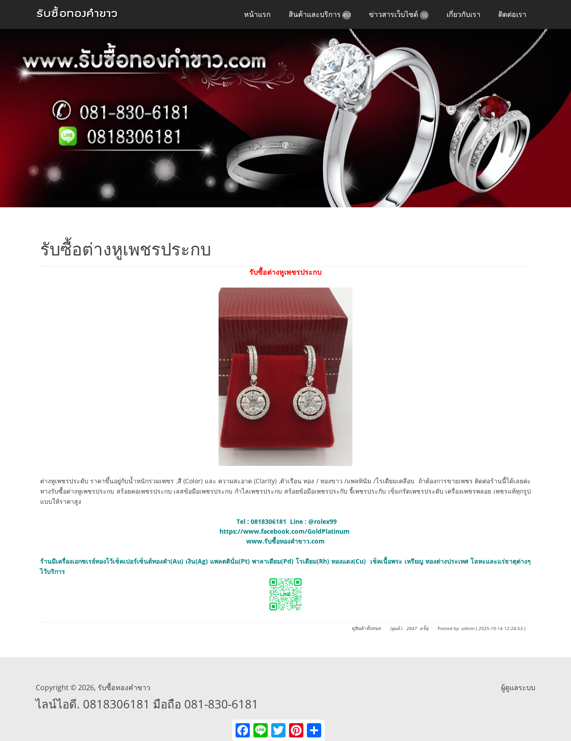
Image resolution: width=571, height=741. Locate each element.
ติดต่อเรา (512, 14)
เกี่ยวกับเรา (463, 14)
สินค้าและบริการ (320, 14)
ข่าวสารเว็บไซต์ (398, 14)
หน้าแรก (257, 14)
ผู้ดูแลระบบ (518, 687)
